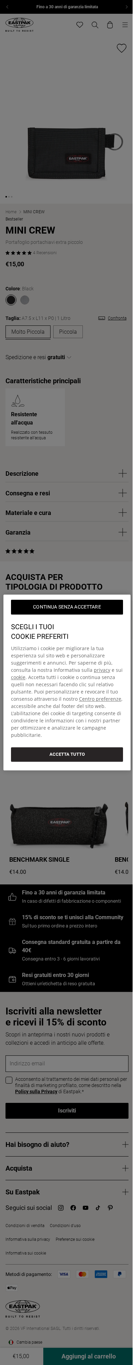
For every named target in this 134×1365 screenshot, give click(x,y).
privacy (102, 670)
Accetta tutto (67, 754)
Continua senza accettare (67, 607)
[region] (67, 682)
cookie (18, 677)
